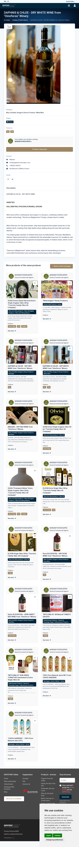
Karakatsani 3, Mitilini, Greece (19, 168)
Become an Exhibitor (14, 799)
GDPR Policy (66, 792)
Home (8, 20)
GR (8, 1)
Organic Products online (47, 780)
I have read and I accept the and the (68, 789)
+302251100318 (14, 165)
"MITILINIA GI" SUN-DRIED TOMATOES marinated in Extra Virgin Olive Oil (20, 677)
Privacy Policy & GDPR (11, 831)
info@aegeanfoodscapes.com (19, 162)
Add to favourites (40, 149)
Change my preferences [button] (54, 840)
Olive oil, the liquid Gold (47, 794)
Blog (5, 792)
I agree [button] (48, 835)
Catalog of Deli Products (20, 20)
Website (12, 159)
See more (11, 331)
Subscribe (65, 797)
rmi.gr (12, 838)
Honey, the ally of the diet (48, 784)
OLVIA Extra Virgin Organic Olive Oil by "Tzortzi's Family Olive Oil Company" (57, 429)
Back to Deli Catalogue (62, 266)
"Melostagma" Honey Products (55, 301)
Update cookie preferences (13, 834)
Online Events (8, 784)
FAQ (24, 781)
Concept (25, 778)
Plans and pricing (10, 781)
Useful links (70, 1)
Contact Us (26, 784)
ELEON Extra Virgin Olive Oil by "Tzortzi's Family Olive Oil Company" (55, 490)
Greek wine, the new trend (47, 789)
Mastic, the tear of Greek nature (47, 799)
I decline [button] (57, 835)
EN (5, 1)
